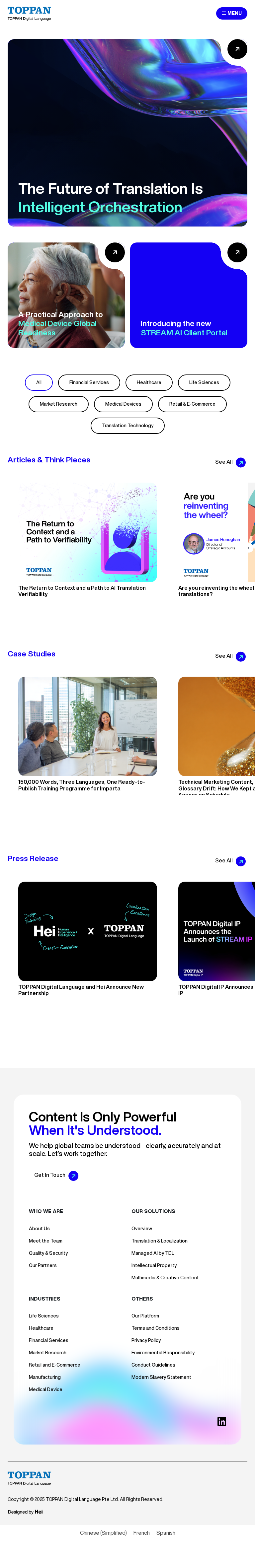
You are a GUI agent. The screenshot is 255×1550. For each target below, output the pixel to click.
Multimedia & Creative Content (165, 1277)
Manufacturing (45, 1377)
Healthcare (149, 382)
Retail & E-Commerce (192, 404)
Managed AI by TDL (152, 1253)
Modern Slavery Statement (161, 1377)
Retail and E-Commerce (54, 1365)
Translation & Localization (159, 1241)
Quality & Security (48, 1253)
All (39, 382)
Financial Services (89, 382)
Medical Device (45, 1389)
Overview (141, 1228)
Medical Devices (123, 404)
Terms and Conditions (155, 1328)
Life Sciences (204, 382)
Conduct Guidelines (153, 1365)
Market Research (58, 404)
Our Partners (43, 1265)
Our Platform (145, 1316)
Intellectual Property (154, 1265)
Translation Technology (127, 425)
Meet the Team (45, 1241)
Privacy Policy (146, 1340)
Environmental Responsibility (163, 1352)
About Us (39, 1228)
